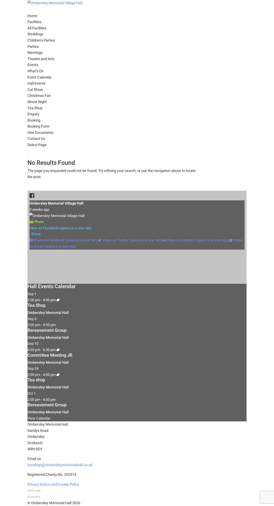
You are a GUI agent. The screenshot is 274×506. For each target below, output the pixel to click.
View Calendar (39, 418)
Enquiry (33, 114)
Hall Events (36, 83)
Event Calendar (39, 77)
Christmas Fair (39, 95)
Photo (39, 222)
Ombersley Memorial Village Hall (56, 203)
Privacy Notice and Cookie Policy (53, 484)
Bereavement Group (47, 330)
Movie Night (37, 102)
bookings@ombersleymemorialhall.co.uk (59, 465)
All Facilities (36, 28)
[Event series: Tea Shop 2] (58, 300)
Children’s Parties (41, 40)
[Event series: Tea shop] (58, 375)
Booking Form (38, 126)
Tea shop (36, 379)
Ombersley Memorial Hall (48, 312)
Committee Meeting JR (49, 355)
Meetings (35, 52)
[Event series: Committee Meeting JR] (58, 350)
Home (32, 16)
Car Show (35, 89)
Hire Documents (40, 132)
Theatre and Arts (40, 59)
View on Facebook (60, 228)
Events (32, 65)
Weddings (35, 34)
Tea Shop (35, 108)
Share (36, 234)
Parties (33, 46)
